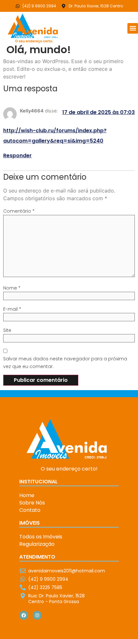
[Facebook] (23, 615)
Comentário (19, 211)
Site (7, 330)
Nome (12, 288)
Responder (17, 155)
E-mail (12, 309)
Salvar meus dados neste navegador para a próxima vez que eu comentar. (65, 363)
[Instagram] (37, 615)
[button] (132, 28)
